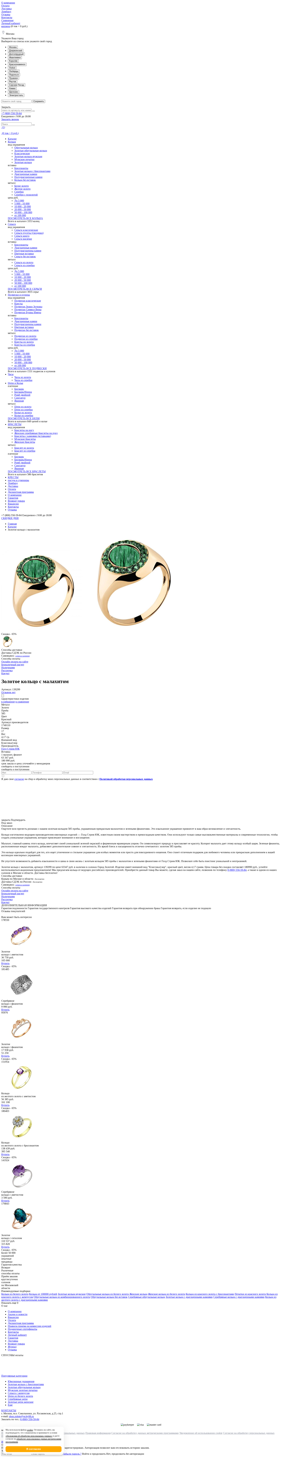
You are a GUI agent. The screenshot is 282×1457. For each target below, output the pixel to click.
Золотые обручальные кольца (30, 150)
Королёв (13, 61)
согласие (19, 779)
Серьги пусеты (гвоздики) (29, 233)
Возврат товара (16, 500)
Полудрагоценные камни (28, 177)
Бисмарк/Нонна (23, 392)
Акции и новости (17, 1314)
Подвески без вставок (26, 330)
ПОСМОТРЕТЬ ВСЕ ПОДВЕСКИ (27, 368)
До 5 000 (19, 200)
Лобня (12, 68)
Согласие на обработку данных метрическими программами (145, 1433)
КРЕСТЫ (13, 477)
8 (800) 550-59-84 (236, 870)
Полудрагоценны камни (27, 250)
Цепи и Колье (15, 383)
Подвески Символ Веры (27, 309)
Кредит (5, 673)
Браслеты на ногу (24, 430)
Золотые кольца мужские (28, 156)
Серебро (19, 191)
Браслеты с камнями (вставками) (32, 436)
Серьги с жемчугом (19, 1393)
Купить (5, 963)
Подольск (14, 74)
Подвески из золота (25, 336)
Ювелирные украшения (21, 1381)
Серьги (12, 224)
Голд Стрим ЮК (10, 748)
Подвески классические (27, 300)
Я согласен (33, 1449)
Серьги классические (26, 230)
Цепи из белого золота (20, 1396)
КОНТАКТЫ (8, 1410)
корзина (5, 26)
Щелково (13, 92)
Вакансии (13, 503)
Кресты (18, 303)
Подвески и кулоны (19, 294)
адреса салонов (23, 656)
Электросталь (16, 95)
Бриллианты (21, 168)
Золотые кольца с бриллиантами (32, 171)
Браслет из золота (24, 447)
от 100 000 (20, 215)
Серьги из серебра (24, 265)
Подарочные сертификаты (22, 1329)
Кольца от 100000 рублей (43, 1294)
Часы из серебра (23, 380)
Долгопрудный (16, 54)
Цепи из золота (22, 406)
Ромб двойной (22, 394)
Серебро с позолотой (26, 194)
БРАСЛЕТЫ (14, 424)
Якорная (19, 400)
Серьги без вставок (25, 256)
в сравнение (22, 701)
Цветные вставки (24, 253)
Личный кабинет (10, 23)
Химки (12, 88)
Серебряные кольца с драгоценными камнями (239, 1297)
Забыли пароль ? (72, 1453)
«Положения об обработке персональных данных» (29, 1436)
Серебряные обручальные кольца (146, 1297)
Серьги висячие (23, 238)
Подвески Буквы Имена (27, 312)
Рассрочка (7, 670)
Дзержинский (15, 50)
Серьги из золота (23, 262)
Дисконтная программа (21, 492)
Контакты (6, 17)
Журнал (12, 1346)
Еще (10, 1405)
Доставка (6, 8)
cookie (30, 1430)
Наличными (8, 667)
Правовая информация (98, 1433)
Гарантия (13, 498)
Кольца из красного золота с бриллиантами (210, 1294)
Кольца (12, 141)
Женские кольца (138, 1294)
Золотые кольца (23, 162)
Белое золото (21, 185)
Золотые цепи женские (20, 1402)
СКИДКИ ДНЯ (10, 518)
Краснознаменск (17, 64)
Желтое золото (22, 188)
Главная (12, 523)
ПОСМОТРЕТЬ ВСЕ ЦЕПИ (24, 418)
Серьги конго (21, 236)
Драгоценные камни (25, 174)
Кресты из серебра (24, 344)
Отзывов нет (8, 692)
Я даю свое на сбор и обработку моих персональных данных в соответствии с (77, 779)
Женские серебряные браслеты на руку (36, 433)
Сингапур (19, 397)
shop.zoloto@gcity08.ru (21, 1416)
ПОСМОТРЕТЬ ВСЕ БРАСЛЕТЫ (27, 471)
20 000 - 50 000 (22, 209)
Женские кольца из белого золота (166, 1294)
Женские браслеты (24, 442)
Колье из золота (23, 412)
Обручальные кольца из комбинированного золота (62, 1297)
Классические (22, 153)
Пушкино (13, 78)
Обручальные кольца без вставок (109, 1297)
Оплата (5, 5)
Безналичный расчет (12, 664)
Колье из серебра (23, 415)
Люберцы (13, 71)
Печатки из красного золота (250, 1294)
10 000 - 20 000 (22, 206)
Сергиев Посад (16, 85)
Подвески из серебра (26, 339)
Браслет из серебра (24, 450)
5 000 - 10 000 (22, 203)
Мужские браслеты (25, 439)
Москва (12, 47)
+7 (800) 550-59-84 (11, 113)
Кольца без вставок (25, 180)
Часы (11, 374)
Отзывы (5, 14)
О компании (8, 2)
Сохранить (38, 101)
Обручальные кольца (26, 147)
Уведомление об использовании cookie (200, 1433)
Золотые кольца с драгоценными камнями (189, 1297)
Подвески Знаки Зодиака (28, 306)
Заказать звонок (10, 119)
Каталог (12, 138)
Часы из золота (22, 377)
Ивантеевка (15, 57)
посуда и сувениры (18, 480)
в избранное (8, 701)
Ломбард (6, 11)
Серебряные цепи (18, 1399)
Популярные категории (14, 1375)
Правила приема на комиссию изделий (29, 1326)
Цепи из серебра (23, 409)
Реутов (12, 81)
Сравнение (7, 20)
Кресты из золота (24, 341)
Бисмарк (19, 389)
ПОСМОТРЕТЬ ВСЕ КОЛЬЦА (25, 218)
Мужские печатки (24, 159)
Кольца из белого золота (14, 1294)
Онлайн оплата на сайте (14, 661)
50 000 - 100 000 (23, 212)
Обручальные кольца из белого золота (107, 1294)
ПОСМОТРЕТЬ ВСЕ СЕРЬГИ (25, 289)
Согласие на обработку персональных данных (248, 1433)
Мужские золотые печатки (23, 1390)
